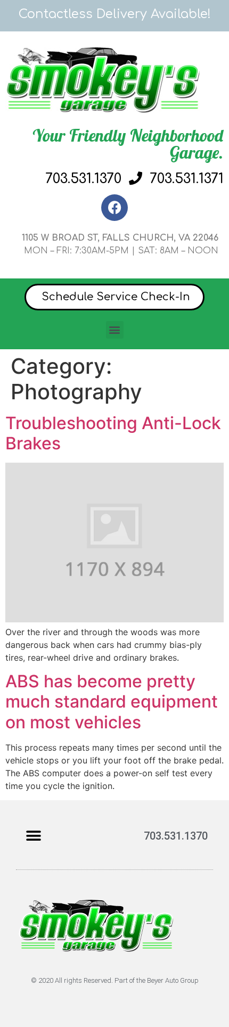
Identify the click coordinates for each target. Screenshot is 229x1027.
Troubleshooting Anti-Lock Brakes (113, 433)
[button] (115, 330)
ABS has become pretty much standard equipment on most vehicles (111, 702)
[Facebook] (114, 207)
